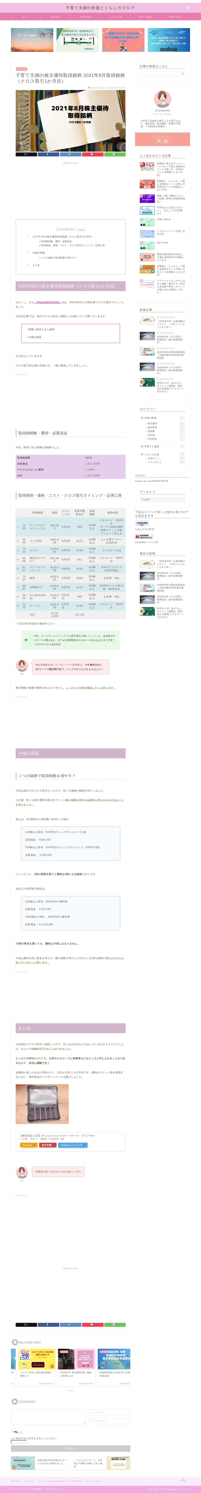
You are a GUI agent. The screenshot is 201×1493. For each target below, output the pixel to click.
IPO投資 (165, 439)
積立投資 (165, 427)
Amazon (28, 1145)
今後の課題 (39, 252)
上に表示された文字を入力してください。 (35, 1438)
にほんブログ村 (143, 529)
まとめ (36, 265)
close (80, 230)
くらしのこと (165, 462)
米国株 (165, 431)
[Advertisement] (71, 188)
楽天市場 (46, 1145)
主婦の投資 (85, 17)
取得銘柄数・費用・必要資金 (56, 241)
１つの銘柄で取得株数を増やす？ (59, 257)
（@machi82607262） (48, 302)
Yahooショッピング (72, 1145)
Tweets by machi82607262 (150, 481)
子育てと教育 (145, 17)
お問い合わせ (175, 17)
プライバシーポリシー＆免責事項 (28, 1489)
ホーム (26, 17)
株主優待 (165, 423)
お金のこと (165, 458)
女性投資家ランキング (145, 542)
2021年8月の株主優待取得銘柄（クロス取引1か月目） (63, 236)
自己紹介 (55, 17)
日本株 (165, 435)
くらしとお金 (115, 17)
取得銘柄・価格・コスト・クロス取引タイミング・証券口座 (73, 245)
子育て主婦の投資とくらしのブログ (100, 7)
